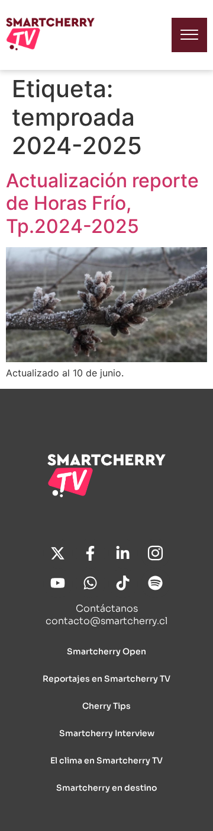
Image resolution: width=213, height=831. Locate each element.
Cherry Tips (106, 706)
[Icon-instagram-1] (155, 553)
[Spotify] (155, 583)
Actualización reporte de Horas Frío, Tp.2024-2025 (102, 203)
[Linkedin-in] (123, 553)
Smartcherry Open (106, 651)
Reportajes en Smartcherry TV (106, 678)
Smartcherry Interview (106, 733)
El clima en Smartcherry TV (106, 760)
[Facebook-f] (90, 553)
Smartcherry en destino (106, 787)
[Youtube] (58, 583)
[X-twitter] (58, 553)
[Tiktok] (123, 583)
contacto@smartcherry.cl (106, 621)
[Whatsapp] (90, 583)
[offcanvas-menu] (189, 35)
